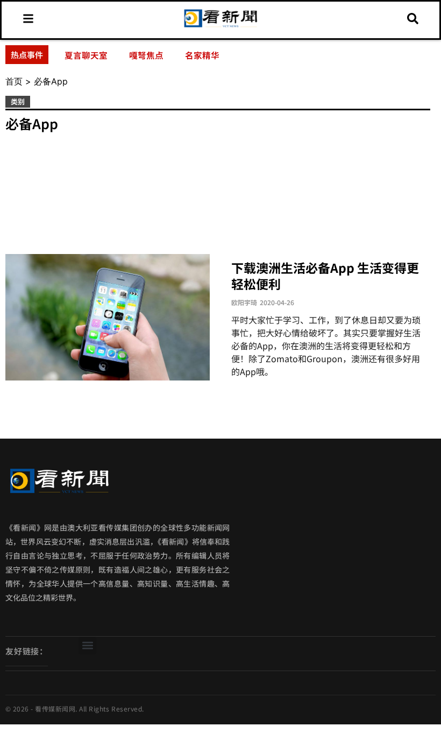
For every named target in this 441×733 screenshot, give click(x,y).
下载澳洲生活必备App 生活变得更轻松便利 (325, 275)
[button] (87, 645)
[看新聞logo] (221, 26)
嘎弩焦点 (146, 55)
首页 (14, 81)
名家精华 (202, 55)
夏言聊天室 (86, 55)
